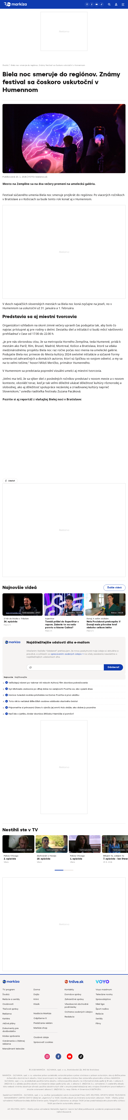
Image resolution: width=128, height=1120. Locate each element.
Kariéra (6, 1018)
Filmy (98, 1023)
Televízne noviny (104, 994)
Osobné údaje (41, 1037)
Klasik (36, 1004)
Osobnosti (7, 1004)
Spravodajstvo (103, 999)
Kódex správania (11, 1036)
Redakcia (69, 1016)
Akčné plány (8, 1023)
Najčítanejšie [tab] (21, 677)
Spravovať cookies (43, 1042)
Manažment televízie (13, 1048)
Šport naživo (102, 1009)
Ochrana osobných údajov (79, 1012)
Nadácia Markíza (42, 1013)
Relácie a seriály (11, 999)
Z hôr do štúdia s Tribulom (16, 619)
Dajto (36, 994)
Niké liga (100, 1004)
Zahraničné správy (74, 999)
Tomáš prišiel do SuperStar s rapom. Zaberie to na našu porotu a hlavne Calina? (62, 625)
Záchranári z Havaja (46, 856)
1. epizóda (76, 859)
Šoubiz (5, 65)
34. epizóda (10, 622)
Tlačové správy (10, 1009)
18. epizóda (43, 859)
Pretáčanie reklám (43, 1023)
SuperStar (49, 619)
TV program (8, 989)
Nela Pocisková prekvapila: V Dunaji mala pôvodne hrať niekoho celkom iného (104, 625)
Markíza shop (40, 1028)
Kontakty (69, 989)
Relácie (99, 1013)
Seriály (99, 1018)
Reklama (7, 1013)
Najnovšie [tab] (8, 677)
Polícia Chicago (11, 856)
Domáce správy (73, 994)
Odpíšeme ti (40, 1018)
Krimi (36, 999)
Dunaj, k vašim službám (98, 619)
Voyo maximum (104, 989)
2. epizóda (10, 859)
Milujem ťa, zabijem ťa (113, 856)
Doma (37, 989)
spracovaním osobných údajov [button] (66, 654)
